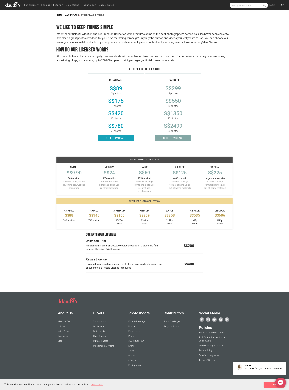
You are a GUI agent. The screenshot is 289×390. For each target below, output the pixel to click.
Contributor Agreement (210, 355)
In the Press (63, 331)
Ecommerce (134, 331)
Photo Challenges (172, 321)
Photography (134, 365)
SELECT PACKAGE (116, 138)
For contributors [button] (51, 5)
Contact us (63, 336)
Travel (131, 350)
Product (132, 326)
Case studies (106, 5)
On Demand (98, 326)
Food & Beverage (136, 321)
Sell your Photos (172, 326)
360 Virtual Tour (136, 341)
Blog (60, 341)
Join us (61, 326)
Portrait (131, 355)
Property (132, 336)
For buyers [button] (30, 5)
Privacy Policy (205, 350)
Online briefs (99, 331)
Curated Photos (100, 341)
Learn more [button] (97, 384)
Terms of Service (207, 360)
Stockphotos (99, 321)
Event (131, 346)
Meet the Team (65, 321)
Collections (72, 5)
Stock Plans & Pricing (103, 346)
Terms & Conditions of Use (212, 332)
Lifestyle (132, 360)
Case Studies (99, 336)
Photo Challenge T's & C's (211, 345)
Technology (89, 5)
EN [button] (281, 5)
